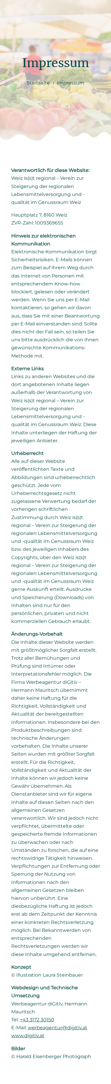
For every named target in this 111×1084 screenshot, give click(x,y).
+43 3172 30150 (37, 1020)
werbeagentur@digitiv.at (57, 1027)
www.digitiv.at (27, 1035)
